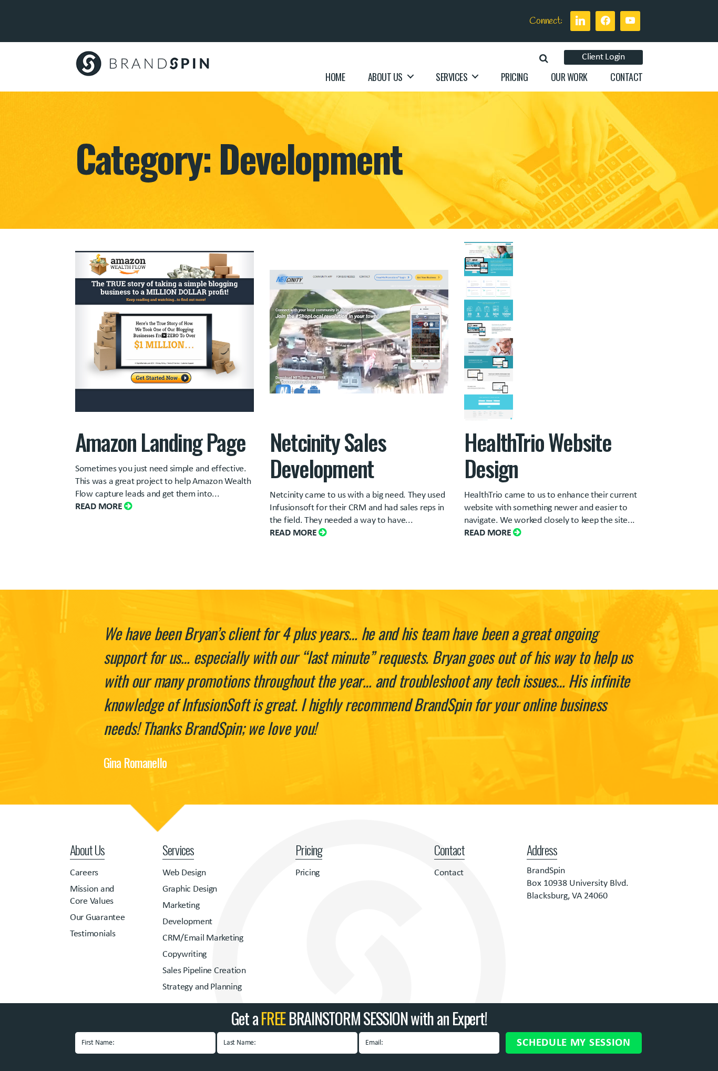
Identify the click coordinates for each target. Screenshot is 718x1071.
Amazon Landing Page (160, 441)
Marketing (181, 906)
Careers (84, 873)
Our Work (569, 77)
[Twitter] (580, 21)
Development (187, 922)
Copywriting (184, 954)
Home (335, 77)
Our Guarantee (97, 918)
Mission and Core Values (92, 895)
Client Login (603, 57)
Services (451, 77)
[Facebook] (605, 21)
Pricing (514, 77)
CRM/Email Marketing (202, 938)
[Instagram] (630, 21)
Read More (99, 507)
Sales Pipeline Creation (204, 971)
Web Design (184, 873)
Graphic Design (189, 889)
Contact (626, 77)
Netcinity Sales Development (328, 454)
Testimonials (93, 934)
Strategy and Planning (201, 987)
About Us (385, 77)
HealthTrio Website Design (537, 454)
